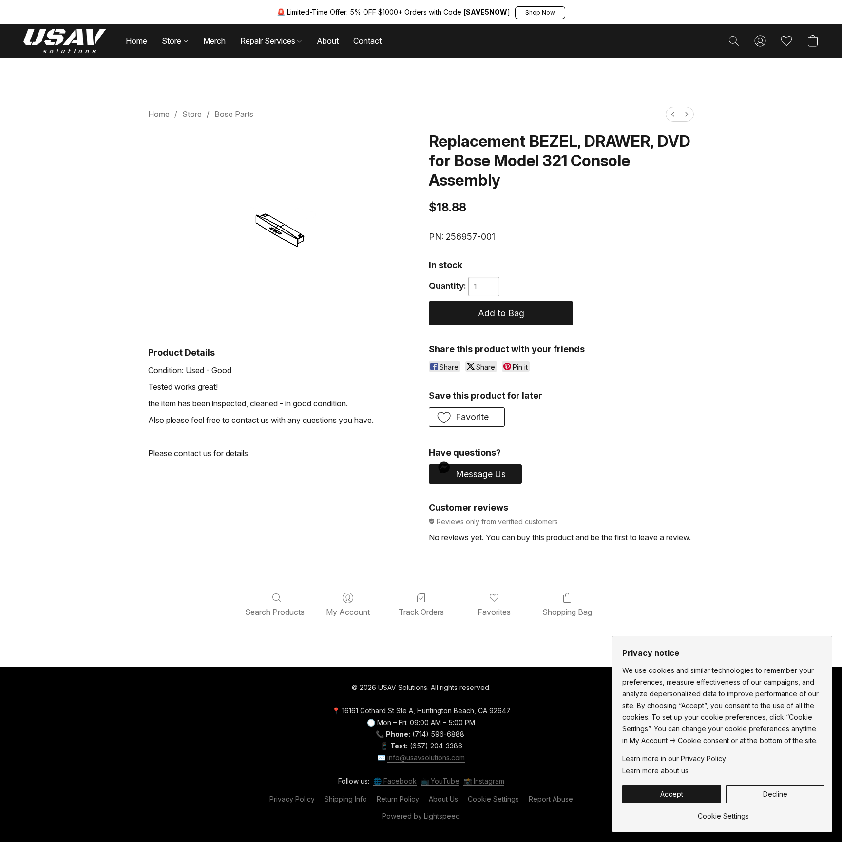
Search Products (275, 612)
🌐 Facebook (395, 781)
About (328, 41)
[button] (540, 12)
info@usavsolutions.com (426, 757)
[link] (723, 812)
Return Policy (398, 799)
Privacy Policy (292, 799)
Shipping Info (346, 799)
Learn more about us (655, 770)
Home (136, 41)
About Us (443, 799)
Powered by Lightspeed (421, 816)
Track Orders (421, 612)
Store (172, 41)
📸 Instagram (483, 781)
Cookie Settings (493, 799)
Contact (367, 41)
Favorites (494, 612)
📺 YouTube (440, 781)
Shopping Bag (567, 612)
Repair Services (268, 41)
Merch (214, 41)
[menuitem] (673, 114)
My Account (348, 612)
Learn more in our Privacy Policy (674, 758)
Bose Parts (233, 114)
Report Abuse (551, 799)
